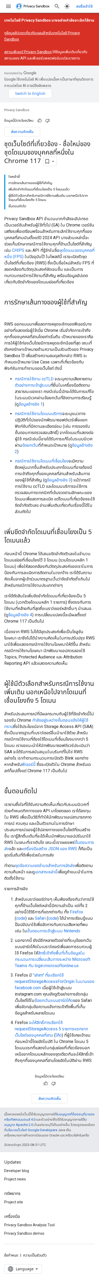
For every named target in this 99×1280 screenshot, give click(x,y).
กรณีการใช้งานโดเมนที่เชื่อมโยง (42, 461)
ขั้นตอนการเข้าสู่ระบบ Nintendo (53, 930)
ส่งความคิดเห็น (22, 131)
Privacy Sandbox (16, 110)
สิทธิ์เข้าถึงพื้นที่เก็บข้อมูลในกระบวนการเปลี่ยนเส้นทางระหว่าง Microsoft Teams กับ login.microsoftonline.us (52, 959)
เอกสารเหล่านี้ (46, 871)
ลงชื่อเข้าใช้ (84, 6)
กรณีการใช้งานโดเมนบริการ (38, 413)
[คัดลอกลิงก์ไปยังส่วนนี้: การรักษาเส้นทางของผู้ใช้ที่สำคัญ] (9, 311)
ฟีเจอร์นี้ (29, 764)
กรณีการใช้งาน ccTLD (34, 378)
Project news (15, 1179)
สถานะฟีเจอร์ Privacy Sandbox (28, 52)
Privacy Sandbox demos (24, 1233)
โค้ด (58, 1035)
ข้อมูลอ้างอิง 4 (20, 614)
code (20, 918)
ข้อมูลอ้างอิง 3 (59, 480)
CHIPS (18, 250)
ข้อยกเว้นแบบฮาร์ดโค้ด (54, 1000)
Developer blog (16, 1171)
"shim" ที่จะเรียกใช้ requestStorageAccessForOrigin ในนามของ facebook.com (54, 981)
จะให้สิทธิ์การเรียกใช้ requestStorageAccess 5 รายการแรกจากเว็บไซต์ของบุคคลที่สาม (51, 1029)
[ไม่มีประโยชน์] (47, 121)
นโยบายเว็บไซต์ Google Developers (31, 1130)
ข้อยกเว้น (30, 445)
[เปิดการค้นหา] (57, 6)
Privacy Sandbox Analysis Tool (29, 1225)
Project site (13, 1202)
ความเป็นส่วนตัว (35, 1255)
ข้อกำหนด (11, 1255)
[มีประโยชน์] (40, 121)
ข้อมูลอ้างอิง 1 (30, 404)
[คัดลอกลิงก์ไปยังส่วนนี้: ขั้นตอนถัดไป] (42, 791)
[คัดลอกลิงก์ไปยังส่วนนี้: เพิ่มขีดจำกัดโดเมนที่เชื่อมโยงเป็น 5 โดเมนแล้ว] (35, 541)
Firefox (76, 911)
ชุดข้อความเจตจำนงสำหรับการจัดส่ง (45, 865)
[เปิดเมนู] (8, 6)
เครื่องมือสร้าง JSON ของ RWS (50, 848)
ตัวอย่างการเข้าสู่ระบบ (32, 385)
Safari (40, 918)
